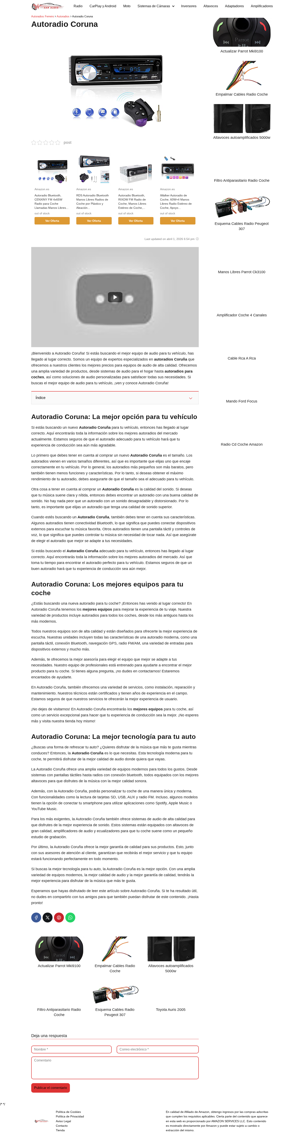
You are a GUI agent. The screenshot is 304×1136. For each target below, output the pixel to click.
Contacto (62, 1125)
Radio (78, 6)
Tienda (60, 1130)
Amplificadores (262, 6)
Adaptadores (234, 6)
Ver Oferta (52, 220)
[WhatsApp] (70, 917)
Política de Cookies (68, 1111)
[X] (48, 917)
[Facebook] (36, 917)
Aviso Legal (63, 1121)
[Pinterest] (59, 917)
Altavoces (210, 6)
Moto (126, 6)
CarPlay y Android (103, 6)
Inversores (188, 6)
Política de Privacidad (70, 1116)
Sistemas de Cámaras (154, 6)
